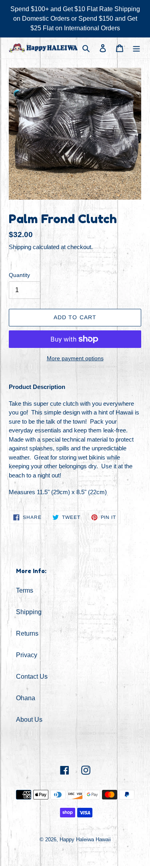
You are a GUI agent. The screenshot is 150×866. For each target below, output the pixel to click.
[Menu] (136, 48)
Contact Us (32, 676)
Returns (27, 633)
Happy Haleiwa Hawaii (85, 839)
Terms (24, 590)
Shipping (20, 247)
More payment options (75, 358)
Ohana (25, 698)
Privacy (26, 655)
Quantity (19, 275)
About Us (29, 719)
